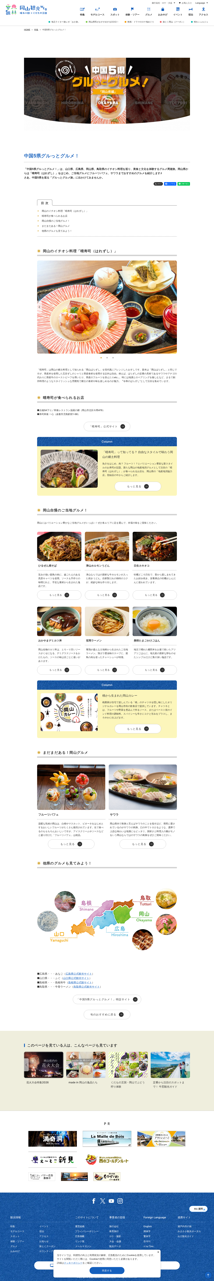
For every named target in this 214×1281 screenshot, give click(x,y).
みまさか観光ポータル (189, 1231)
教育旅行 (114, 1231)
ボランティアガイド (49, 1251)
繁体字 (147, 1236)
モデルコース (98, 14)
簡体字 (147, 1231)
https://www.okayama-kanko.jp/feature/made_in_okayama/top (86, 1068)
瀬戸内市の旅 (185, 1226)
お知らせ (44, 1241)
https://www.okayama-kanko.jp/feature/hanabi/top (43, 1068)
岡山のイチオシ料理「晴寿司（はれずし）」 (65, 210)
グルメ (148, 14)
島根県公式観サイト (80, 982)
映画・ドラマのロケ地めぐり (141, 22)
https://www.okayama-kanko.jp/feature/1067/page (170, 1070)
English (148, 1226)
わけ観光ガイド (186, 1236)
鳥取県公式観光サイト (87, 986)
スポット (115, 14)
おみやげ (162, 14)
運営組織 (79, 1226)
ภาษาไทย (148, 1246)
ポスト (159, 184)
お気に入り (187, 3)
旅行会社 (114, 1226)
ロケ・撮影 (115, 1236)
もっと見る (134, 486)
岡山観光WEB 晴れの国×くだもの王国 (26, 9)
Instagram (120, 1201)
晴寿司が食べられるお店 (54, 215)
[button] (204, 1209)
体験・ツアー (132, 14)
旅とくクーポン (47, 1246)
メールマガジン (83, 1246)
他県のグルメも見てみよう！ (57, 230)
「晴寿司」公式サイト (103, 426)
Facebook (94, 1201)
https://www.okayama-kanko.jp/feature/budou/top (128, 1070)
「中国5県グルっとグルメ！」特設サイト (103, 999)
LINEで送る (185, 184)
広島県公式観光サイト (79, 973)
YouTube (111, 1201)
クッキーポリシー (73, 1262)
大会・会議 (115, 1241)
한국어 (147, 1241)
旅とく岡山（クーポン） (174, 22)
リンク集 (79, 1241)
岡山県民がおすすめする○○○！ (104, 22)
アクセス (203, 14)
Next (175, 307)
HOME (27, 29)
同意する (107, 1270)
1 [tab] (101, 357)
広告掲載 (79, 1236)
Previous (39, 307)
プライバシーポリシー (86, 1231)
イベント (178, 14)
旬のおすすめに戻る (103, 1014)
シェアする (171, 184)
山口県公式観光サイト (76, 978)
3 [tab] (113, 357)
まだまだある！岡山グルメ (56, 225)
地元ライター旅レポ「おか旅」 (65, 22)
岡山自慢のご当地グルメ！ (56, 220)
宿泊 (190, 14)
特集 (82, 14)
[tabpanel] (107, 307)
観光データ (115, 1246)
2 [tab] (107, 357)
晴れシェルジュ (201, 22)
